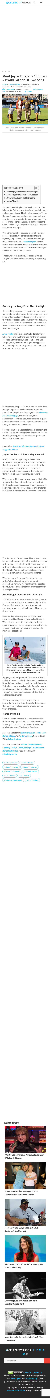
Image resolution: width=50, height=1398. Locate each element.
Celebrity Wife (31, 771)
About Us (27, 1372)
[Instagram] (40, 1350)
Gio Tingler (24, 776)
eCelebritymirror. (14, 739)
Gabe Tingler (9, 776)
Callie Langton (10, 763)
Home (4, 84)
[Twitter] (43, 1350)
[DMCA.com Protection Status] (15, 1372)
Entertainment (26, 736)
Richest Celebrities (10, 750)
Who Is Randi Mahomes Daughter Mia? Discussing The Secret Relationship (21, 1193)
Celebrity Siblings (23, 747)
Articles (24, 744)
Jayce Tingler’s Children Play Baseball (22, 194)
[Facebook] (33, 1350)
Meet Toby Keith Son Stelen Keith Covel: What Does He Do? (24, 1339)
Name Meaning (13, 201)
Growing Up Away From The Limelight (22, 191)
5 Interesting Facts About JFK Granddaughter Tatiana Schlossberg (24, 1266)
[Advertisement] (25, 36)
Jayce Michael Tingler (13, 780)
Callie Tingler (27, 763)
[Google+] (36, 1350)
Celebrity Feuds (8, 747)
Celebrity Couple (29, 767)
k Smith (29, 92)
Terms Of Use (15, 1378)
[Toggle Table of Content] (35, 188)
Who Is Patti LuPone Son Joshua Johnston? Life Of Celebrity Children (24, 1156)
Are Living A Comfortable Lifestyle (21, 198)
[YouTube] (23, 1354)
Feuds (38, 732)
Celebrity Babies (14, 84)
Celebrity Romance (12, 771)
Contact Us (37, 1372)
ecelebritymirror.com (16, 1390)
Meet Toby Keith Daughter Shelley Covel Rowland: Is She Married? (21, 1229)
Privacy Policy (31, 1378)
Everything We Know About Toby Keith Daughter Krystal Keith (21, 1302)
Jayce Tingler (7, 334)
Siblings (12, 736)
